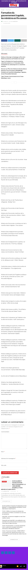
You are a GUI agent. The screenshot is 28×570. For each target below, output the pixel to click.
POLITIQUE (8, 9)
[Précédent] (13, 82)
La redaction (14, 21)
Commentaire (5, 431)
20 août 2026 (13, 491)
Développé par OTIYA (22, 568)
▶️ (17, 566)
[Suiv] (15, 82)
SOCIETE (4, 481)
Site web (3, 465)
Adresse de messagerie (8, 458)
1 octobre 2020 (6, 23)
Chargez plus (14, 539)
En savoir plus (6, 501)
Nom (3, 451)
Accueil (2, 9)
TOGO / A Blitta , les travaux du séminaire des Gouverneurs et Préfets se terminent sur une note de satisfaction (14, 513)
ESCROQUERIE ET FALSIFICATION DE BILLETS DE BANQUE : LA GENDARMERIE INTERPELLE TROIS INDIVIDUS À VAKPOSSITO (14, 507)
